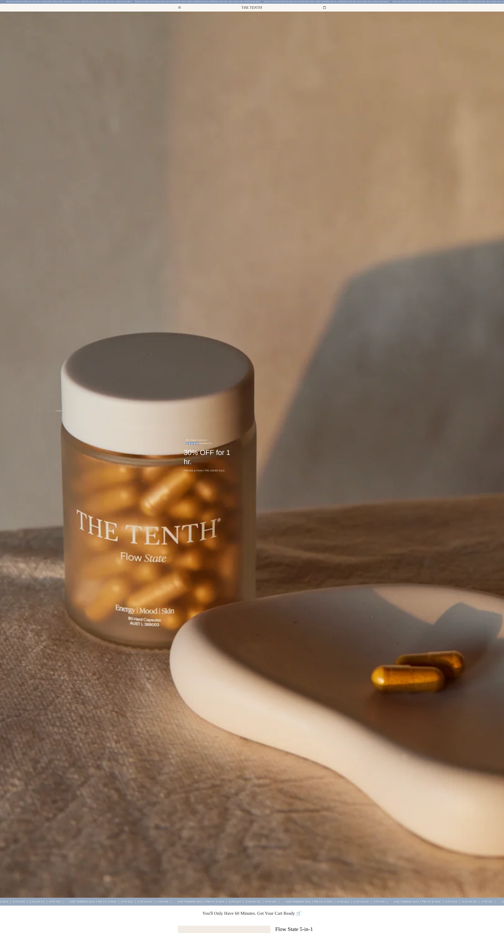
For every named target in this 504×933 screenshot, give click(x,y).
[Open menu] (182, 7)
